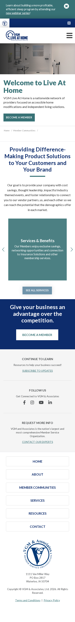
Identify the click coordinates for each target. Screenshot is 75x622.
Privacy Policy (52, 600)
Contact (37, 526)
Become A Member (19, 117)
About (37, 474)
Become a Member (37, 335)
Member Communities (37, 487)
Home (37, 461)
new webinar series (18, 13)
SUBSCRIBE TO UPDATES (37, 370)
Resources (38, 513)
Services (37, 500)
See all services (37, 290)
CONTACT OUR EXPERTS (37, 441)
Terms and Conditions (27, 600)
